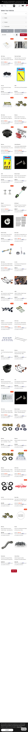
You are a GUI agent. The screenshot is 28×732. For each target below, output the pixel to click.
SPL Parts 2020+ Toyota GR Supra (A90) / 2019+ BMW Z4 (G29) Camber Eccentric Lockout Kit (7, 117)
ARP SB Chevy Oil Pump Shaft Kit (21, 87)
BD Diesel (16, 203)
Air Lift (2, 85)
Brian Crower (17, 173)
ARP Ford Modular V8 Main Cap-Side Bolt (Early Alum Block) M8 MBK (7, 176)
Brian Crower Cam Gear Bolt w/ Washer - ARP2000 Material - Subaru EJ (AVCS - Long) (20, 176)
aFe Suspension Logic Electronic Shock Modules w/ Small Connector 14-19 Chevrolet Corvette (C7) (7, 294)
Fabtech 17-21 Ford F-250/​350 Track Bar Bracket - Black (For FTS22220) (6, 323)
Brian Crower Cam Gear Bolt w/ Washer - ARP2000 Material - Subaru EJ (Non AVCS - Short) (20, 411)
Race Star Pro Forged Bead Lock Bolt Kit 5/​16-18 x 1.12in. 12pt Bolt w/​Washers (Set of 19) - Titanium (21, 500)
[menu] (2, 6)
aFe (2, 291)
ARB (15, 291)
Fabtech (2, 320)
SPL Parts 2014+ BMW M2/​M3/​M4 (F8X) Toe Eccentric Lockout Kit (7, 264)
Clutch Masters (17, 144)
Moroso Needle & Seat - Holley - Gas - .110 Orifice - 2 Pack (7, 441)
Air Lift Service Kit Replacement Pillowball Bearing (20, 264)
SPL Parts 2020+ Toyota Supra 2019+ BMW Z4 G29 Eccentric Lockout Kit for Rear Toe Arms (20, 470)
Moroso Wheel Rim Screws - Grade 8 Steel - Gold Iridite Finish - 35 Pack (7, 529)
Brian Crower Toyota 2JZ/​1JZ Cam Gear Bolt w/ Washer (6, 235)
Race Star (16, 232)
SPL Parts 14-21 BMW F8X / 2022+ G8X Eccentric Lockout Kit (7, 59)
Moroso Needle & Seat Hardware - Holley (21, 441)
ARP (15, 85)
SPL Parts (3, 56)
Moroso (2, 144)
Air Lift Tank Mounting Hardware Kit (7, 353)
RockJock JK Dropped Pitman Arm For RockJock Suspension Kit (6, 558)
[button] (23, 6)
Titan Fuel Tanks (18, 56)
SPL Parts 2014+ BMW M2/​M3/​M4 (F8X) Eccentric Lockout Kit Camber (20, 323)
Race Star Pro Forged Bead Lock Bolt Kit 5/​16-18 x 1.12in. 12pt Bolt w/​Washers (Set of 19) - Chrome (21, 235)
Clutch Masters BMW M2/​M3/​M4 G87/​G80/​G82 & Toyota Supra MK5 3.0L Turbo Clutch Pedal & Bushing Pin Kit (20, 147)
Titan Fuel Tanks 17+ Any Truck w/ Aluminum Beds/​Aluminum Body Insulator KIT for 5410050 (20, 59)
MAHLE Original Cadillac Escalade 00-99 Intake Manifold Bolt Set (20, 558)
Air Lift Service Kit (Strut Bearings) (7, 499)
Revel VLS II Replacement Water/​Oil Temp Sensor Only (21, 529)
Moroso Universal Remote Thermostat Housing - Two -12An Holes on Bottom (7, 147)
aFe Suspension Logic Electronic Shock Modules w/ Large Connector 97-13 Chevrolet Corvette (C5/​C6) (21, 382)
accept (7, 730)
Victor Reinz (17, 556)
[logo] (14, 5)
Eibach (2, 203)
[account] (19, 5)
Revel (16, 526)
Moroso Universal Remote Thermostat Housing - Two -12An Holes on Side (7, 382)
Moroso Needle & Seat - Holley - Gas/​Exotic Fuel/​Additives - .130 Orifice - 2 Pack (7, 470)
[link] (7, 45)
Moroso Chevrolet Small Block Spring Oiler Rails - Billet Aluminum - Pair (20, 353)
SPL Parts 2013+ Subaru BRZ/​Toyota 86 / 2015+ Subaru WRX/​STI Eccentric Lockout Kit (7, 411)
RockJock (3, 556)
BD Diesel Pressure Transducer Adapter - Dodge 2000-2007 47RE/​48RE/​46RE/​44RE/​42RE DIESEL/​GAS (20, 206)
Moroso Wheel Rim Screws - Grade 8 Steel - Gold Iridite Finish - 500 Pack (21, 117)
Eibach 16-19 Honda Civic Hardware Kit (6, 206)
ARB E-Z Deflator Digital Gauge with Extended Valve (20, 294)
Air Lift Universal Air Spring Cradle (6, 88)
